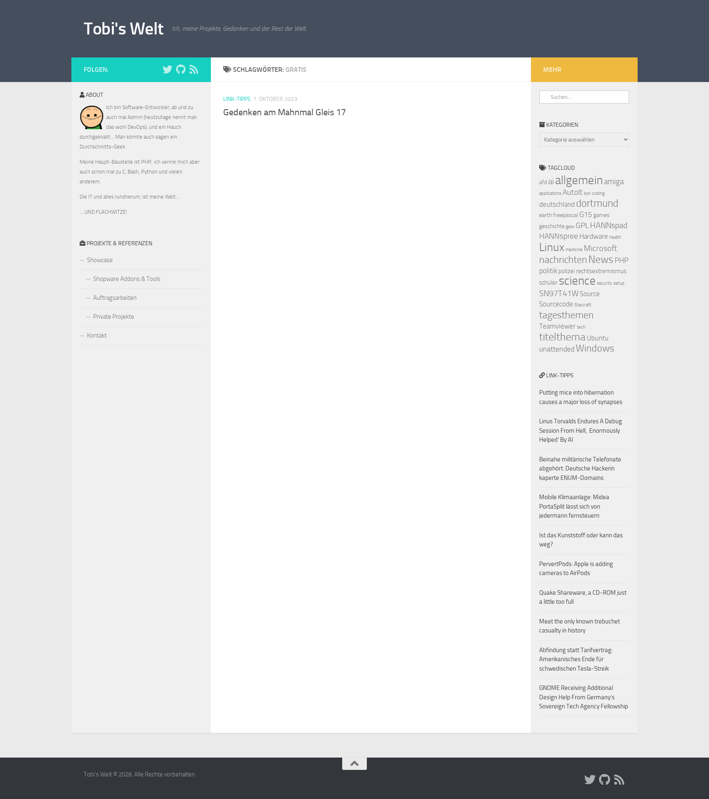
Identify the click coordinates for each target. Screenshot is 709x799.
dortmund (597, 203)
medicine (574, 249)
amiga (614, 181)
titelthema (562, 337)
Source (590, 294)
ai (551, 181)
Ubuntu (597, 338)
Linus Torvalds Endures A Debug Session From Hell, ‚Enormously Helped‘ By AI (580, 430)
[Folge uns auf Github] (180, 69)
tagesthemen (566, 315)
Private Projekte (113, 316)
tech (581, 327)
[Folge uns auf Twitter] (167, 69)
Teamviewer (557, 326)
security (604, 283)
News (600, 259)
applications (550, 193)
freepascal (565, 215)
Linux (551, 247)
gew (570, 226)
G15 (585, 214)
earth (545, 215)
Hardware (593, 236)
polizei (566, 271)
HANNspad (608, 225)
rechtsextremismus (601, 271)
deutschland (557, 204)
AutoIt (573, 192)
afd (543, 182)
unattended (556, 349)
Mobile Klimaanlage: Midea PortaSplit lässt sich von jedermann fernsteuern (574, 506)
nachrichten (563, 259)
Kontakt (97, 335)
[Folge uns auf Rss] (194, 69)
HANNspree (558, 236)
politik (548, 270)
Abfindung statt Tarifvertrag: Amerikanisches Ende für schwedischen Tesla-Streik (576, 659)
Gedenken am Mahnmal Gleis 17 (284, 112)
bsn (587, 193)
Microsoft (600, 248)
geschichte (552, 226)
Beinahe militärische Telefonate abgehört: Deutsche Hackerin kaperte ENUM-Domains (580, 469)
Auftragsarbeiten (115, 297)
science (577, 281)
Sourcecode (556, 304)
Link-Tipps (237, 99)
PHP (622, 260)
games (601, 215)
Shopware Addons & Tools (126, 279)
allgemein (579, 180)
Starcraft (582, 305)
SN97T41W (559, 293)
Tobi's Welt (124, 28)
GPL (582, 225)
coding (598, 193)
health (615, 237)
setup (618, 283)
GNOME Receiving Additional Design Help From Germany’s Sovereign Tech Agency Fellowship (583, 697)
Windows (595, 348)
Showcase (100, 260)
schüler (548, 282)
